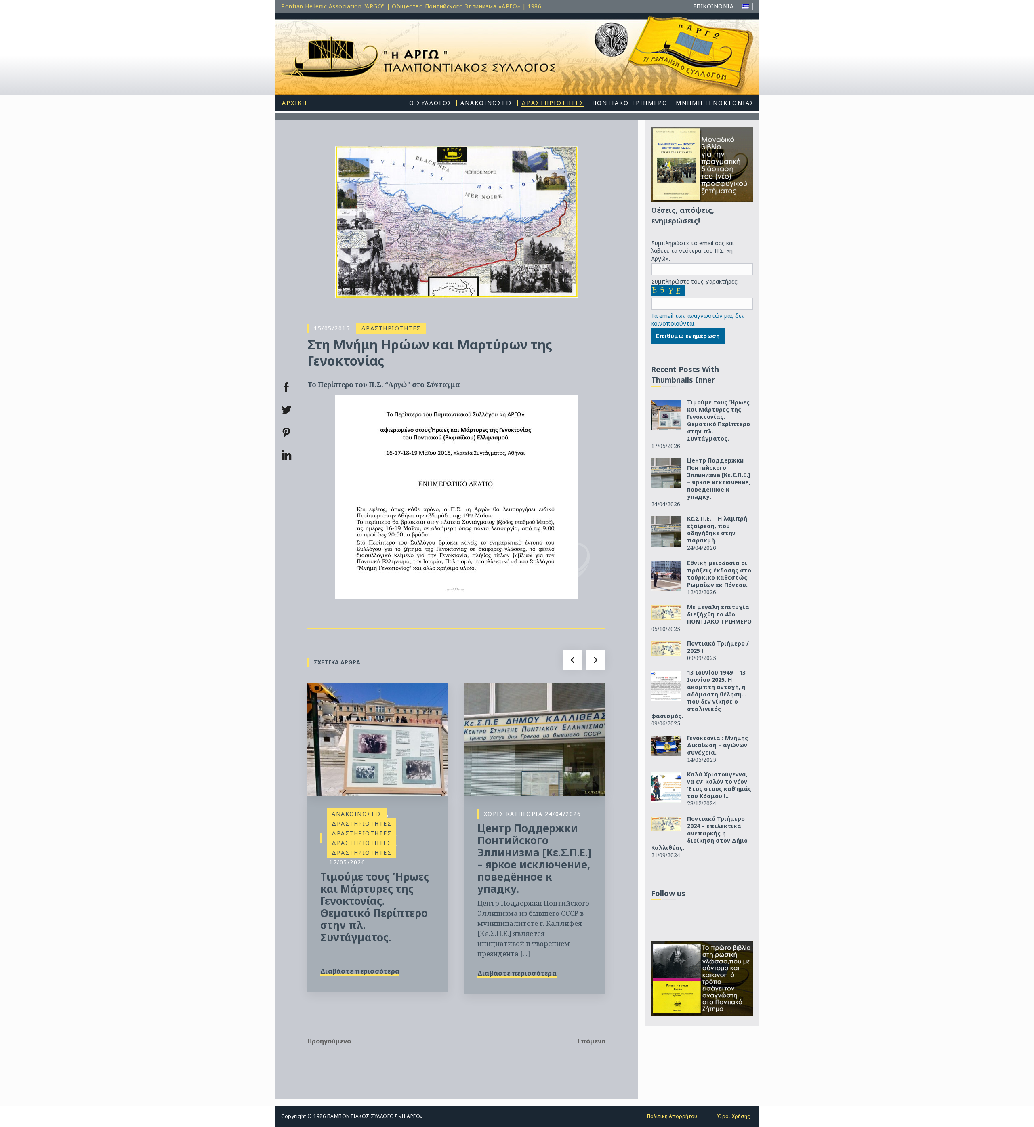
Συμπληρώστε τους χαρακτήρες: (694, 281)
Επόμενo (591, 1041)
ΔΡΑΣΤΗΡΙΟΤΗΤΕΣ (391, 328)
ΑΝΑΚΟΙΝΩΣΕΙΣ (357, 814)
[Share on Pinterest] (286, 433)
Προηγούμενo (329, 1041)
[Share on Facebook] (286, 387)
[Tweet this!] (286, 410)
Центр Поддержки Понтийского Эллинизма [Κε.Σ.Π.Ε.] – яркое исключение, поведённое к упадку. (534, 858)
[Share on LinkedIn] (286, 455)
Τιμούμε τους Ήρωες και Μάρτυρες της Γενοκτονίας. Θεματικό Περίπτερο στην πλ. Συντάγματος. (374, 906)
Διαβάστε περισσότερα (359, 971)
